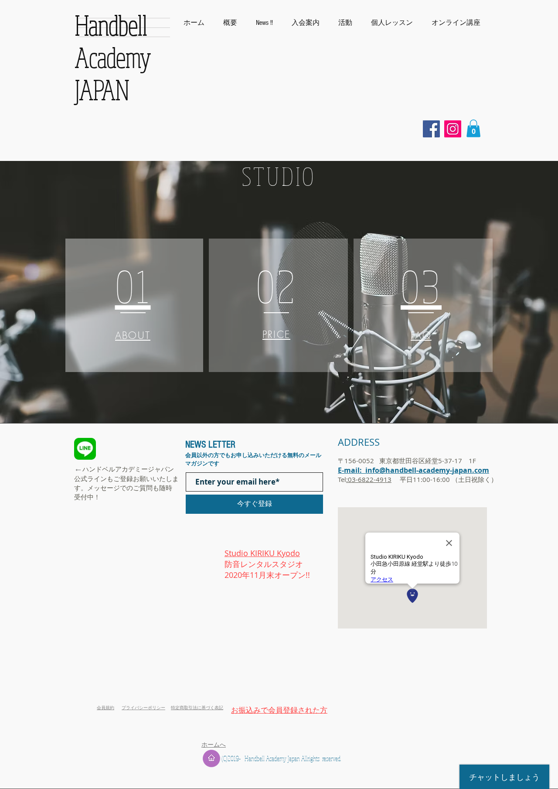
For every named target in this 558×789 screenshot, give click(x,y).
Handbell (111, 25)
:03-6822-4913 (368, 479)
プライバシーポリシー (143, 707)
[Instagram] (452, 128)
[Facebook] (431, 128)
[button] (456, 22)
